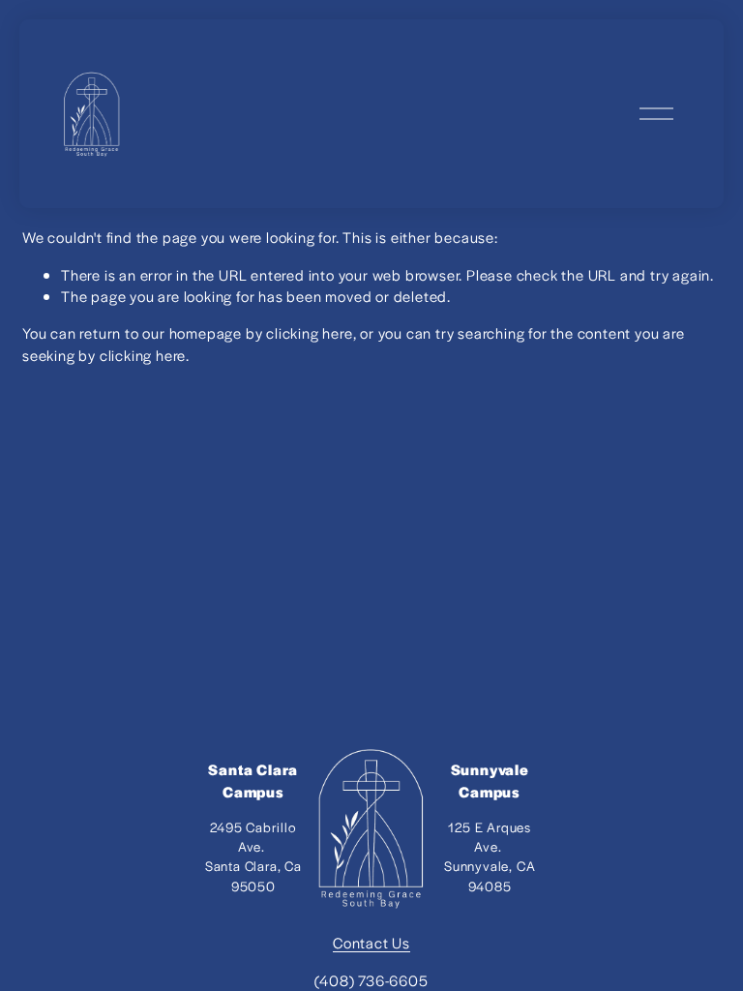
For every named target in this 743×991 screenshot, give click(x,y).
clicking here (309, 332)
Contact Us (371, 942)
